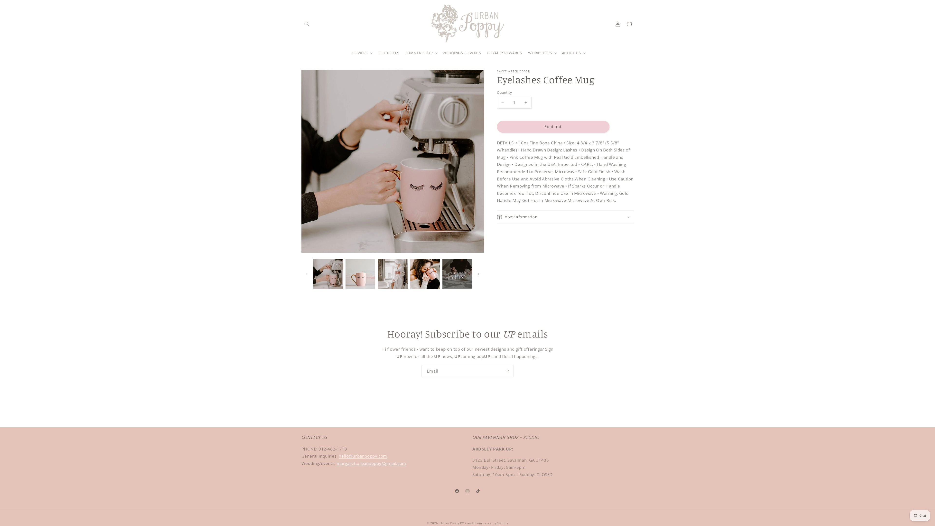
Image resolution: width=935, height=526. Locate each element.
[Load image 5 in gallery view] (457, 274)
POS (463, 523)
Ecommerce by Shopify (491, 523)
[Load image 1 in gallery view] (328, 274)
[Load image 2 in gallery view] (360, 274)
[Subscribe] (507, 371)
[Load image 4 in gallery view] (425, 274)
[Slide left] (306, 274)
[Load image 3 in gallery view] (393, 274)
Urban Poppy (449, 523)
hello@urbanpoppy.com (363, 456)
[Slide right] (478, 274)
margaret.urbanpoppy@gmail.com (371, 463)
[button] (307, 23)
